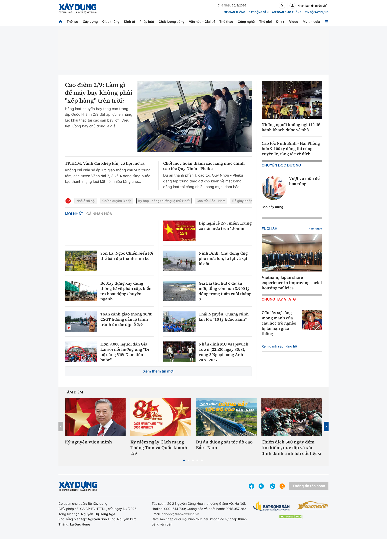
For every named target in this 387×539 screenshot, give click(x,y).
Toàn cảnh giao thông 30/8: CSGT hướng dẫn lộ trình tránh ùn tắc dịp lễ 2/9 (126, 319)
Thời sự (72, 22)
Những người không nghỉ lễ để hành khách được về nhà (291, 127)
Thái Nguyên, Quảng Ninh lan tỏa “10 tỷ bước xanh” (224, 316)
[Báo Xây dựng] (77, 8)
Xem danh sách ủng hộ (279, 346)
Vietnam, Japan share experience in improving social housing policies (292, 282)
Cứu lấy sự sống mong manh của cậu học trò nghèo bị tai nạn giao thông (279, 323)
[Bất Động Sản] (271, 506)
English (269, 229)
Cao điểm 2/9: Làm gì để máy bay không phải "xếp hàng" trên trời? (98, 93)
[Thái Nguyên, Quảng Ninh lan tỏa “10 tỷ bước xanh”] (179, 321)
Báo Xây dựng (272, 207)
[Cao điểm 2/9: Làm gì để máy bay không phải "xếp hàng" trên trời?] (194, 116)
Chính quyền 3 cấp (116, 201)
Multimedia (311, 22)
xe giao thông (234, 12)
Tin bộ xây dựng (317, 12)
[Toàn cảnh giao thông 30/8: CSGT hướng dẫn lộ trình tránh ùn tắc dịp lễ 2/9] (81, 321)
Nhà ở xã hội (86, 201)
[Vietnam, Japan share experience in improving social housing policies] (292, 253)
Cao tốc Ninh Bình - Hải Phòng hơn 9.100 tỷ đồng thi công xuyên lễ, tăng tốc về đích (291, 148)
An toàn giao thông (286, 12)
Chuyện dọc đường (281, 165)
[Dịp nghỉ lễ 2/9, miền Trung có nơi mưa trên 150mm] (179, 231)
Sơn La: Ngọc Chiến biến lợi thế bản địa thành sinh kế (126, 256)
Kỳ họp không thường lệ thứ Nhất (164, 201)
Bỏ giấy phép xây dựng (250, 201)
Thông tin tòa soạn (308, 486)
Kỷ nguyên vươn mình (88, 442)
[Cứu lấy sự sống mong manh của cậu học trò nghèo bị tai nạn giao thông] (312, 320)
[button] (184, 460)
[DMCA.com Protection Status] (291, 517)
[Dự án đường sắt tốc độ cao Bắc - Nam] (226, 417)
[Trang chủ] (60, 22)
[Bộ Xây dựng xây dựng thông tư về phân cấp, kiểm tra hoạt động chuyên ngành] (81, 291)
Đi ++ (280, 22)
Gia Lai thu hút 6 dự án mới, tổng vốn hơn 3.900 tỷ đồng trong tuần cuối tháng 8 (225, 291)
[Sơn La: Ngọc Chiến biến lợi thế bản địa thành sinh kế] (81, 261)
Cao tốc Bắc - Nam (211, 201)
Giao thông (110, 22)
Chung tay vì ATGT (280, 299)
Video (293, 22)
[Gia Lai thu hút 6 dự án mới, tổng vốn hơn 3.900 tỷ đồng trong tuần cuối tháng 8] (179, 291)
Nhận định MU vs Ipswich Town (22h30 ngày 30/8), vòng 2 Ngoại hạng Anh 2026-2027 (223, 351)
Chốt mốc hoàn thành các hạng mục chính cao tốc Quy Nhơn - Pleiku (204, 166)
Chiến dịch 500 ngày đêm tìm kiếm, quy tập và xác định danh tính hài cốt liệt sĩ (291, 448)
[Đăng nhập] (292, 6)
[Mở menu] (327, 22)
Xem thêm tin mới (158, 371)
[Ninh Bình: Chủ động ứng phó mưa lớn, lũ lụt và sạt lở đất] (179, 261)
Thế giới (265, 22)
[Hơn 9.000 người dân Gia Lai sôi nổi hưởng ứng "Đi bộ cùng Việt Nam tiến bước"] (81, 351)
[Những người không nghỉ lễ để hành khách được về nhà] (292, 100)
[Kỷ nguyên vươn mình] (95, 417)
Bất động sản (259, 12)
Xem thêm (315, 229)
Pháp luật (146, 22)
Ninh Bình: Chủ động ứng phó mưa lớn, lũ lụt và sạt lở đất (223, 258)
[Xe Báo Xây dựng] (312, 505)
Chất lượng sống (171, 22)
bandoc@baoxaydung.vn (180, 514)
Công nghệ (246, 22)
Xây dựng (90, 22)
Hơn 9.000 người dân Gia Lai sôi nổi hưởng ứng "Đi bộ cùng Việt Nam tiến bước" (124, 351)
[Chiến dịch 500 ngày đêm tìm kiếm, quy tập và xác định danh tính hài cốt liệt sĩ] (291, 417)
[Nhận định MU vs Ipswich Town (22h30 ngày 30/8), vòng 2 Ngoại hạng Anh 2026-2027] (179, 351)
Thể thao (226, 22)
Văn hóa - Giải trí (202, 22)
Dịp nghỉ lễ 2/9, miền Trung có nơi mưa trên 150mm (225, 226)
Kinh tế (129, 22)
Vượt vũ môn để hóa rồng (304, 181)
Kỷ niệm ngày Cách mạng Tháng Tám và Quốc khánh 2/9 (158, 448)
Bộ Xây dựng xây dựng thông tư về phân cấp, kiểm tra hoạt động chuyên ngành (126, 291)
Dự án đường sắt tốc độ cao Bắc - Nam (224, 445)
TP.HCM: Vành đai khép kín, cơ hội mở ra (105, 163)
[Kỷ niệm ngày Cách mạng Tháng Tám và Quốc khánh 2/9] (160, 417)
